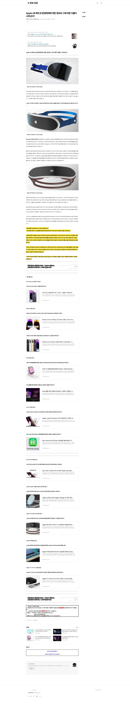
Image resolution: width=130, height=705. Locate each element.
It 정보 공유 (33, 2)
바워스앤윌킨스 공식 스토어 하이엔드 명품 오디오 (40, 34)
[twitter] (31, 696)
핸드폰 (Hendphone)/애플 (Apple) (32, 19)
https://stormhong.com (40, 614)
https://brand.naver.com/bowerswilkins (36, 32)
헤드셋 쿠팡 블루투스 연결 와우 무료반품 (37, 44)
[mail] (40, 696)
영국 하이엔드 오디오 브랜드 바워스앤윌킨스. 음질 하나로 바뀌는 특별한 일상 (45, 36)
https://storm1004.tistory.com (45, 612)
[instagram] (34, 696)
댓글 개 (27, 647)
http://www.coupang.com (33, 42)
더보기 (77, 627)
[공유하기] (30, 620)
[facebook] (28, 696)
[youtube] (37, 696)
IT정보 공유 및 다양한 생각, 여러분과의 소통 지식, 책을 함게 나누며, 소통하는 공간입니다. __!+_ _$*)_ (48, 665)
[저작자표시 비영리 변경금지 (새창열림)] (35, 620)
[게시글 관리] (32, 620)
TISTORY (34, 690)
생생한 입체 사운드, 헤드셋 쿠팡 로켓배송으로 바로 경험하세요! (41, 46)
